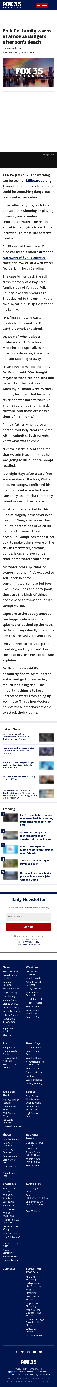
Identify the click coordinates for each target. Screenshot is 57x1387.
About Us (9, 1184)
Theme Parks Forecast (33, 994)
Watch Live (42, 5)
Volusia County (10, 1015)
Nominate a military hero (9, 1020)
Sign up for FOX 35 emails (11, 1221)
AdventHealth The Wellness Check (35, 1063)
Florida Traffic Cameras (10, 1066)
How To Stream (11, 1138)
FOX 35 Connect (34, 1211)
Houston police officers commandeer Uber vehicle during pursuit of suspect (16, 737)
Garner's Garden (34, 1072)
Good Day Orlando (8, 1151)
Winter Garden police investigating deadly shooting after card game (35, 835)
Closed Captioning (8, 1251)
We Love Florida (34, 1047)
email (40, 1351)
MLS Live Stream (34, 1335)
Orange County (10, 1003)
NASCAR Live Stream (32, 1298)
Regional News (32, 1136)
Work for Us (9, 1209)
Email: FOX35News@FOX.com (38, 1196)
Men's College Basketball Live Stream (33, 1312)
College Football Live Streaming (34, 1285)
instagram (28, 1351)
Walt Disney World (9, 1114)
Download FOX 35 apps (10, 1228)
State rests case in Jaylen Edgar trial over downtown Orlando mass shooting (18, 765)
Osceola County (11, 1007)
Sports (30, 1091)
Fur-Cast (30, 1075)
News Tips (33, 1184)
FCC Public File (10, 1256)
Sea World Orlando (8, 1121)
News (21, 48)
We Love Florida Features (11, 1101)
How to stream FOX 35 (10, 1190)
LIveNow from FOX (10, 1168)
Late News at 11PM (9, 1161)
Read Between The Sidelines (33, 1097)
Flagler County (10, 992)
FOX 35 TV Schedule (8, 1144)
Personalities (9, 1205)
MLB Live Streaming (31, 1291)
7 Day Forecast (34, 988)
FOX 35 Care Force (32, 1053)
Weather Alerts (33, 978)
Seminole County (11, 1011)
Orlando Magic (33, 1102)
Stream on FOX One (33, 1270)
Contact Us (8, 1201)
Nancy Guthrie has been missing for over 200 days (19, 777)
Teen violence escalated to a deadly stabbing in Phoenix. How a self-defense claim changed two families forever (20, 794)
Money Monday (34, 1083)
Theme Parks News (9, 1108)
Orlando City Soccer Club (32, 1108)
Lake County (9, 996)
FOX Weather (33, 1006)
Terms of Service (30, 944)
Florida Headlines (11, 971)
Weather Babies (34, 1057)
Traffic (7, 1043)
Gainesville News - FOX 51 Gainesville (34, 1145)
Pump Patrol (9, 1047)
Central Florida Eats (10, 1174)
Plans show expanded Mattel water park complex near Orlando (36, 850)
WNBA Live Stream (32, 1330)
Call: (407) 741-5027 (33, 1190)
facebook (16, 1351)
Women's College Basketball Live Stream (35, 1322)
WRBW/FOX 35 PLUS (10, 1245)
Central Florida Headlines (10, 977)
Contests (9, 1268)
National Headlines (8, 983)
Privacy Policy (32, 941)
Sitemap (7, 1034)
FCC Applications (11, 1260)
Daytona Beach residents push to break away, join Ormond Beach (35, 876)
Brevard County (11, 988)
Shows (7, 1134)
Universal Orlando (12, 1126)
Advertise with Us (11, 1232)
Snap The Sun (33, 1016)
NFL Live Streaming (31, 1278)
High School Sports (32, 1114)
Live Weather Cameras (32, 973)
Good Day (33, 1043)
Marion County (10, 999)
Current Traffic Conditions (10, 1053)
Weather (32, 967)
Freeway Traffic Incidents (11, 1059)
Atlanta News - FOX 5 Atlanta (33, 1160)
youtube (34, 1351)
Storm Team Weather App (32, 1012)
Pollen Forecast (34, 1002)
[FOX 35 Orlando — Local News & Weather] (12, 5)
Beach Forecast (34, 998)
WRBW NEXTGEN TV (12, 1238)
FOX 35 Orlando (10, 48)
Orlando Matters (11, 1155)
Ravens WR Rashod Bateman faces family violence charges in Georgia (20, 751)
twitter (22, 1351)
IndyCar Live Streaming (32, 1305)
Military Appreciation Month (9, 1028)
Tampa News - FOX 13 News (33, 1154)
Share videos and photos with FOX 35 (35, 1204)
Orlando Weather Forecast (35, 983)
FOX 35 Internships (8, 1214)
